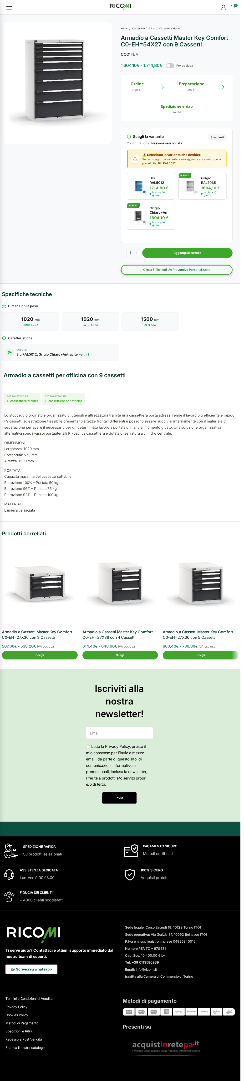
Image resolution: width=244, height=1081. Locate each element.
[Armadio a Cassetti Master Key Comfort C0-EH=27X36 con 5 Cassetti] (201, 584)
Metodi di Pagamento (21, 1023)
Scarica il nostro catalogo (25, 1048)
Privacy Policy (16, 1007)
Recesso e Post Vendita (23, 1039)
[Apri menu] (9, 8)
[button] (40, 655)
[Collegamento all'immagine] (179, 1011)
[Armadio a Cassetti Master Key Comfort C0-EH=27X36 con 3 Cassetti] (40, 584)
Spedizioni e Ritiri (18, 1031)
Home (124, 28)
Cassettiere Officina (143, 28)
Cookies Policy (16, 1015)
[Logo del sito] (120, 6)
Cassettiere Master (170, 28)
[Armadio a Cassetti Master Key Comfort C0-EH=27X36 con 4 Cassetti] (120, 584)
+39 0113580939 (142, 962)
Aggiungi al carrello (187, 253)
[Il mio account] (223, 7)
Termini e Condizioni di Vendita (29, 998)
